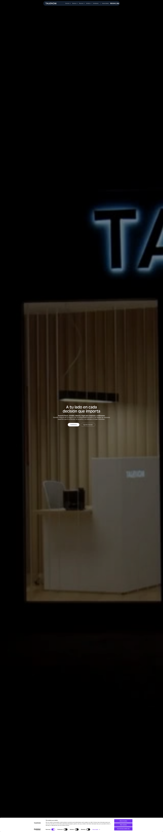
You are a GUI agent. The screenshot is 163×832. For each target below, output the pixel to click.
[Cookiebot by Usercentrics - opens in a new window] (37, 829)
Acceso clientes (105, 3)
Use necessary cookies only (123, 828)
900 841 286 (114, 3)
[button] (68, 3)
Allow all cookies (123, 820)
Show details (95, 829)
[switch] (65, 829)
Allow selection (123, 824)
